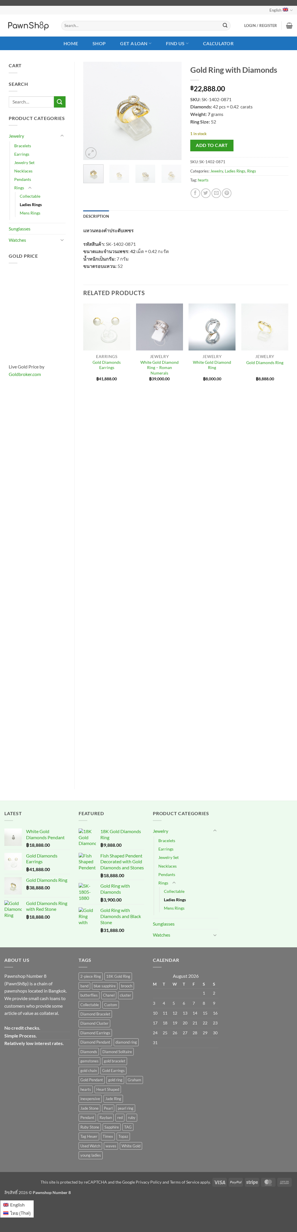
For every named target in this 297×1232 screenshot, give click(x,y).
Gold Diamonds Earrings (107, 365)
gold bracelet (114, 1061)
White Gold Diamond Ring (212, 365)
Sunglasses (19, 228)
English (275, 10)
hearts (203, 180)
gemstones (89, 1061)
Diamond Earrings (95, 1033)
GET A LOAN (133, 43)
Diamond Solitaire (117, 1051)
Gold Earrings (113, 1070)
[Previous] (92, 111)
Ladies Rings (31, 204)
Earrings (21, 154)
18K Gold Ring (118, 976)
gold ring (115, 1079)
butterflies (89, 995)
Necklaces (23, 170)
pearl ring (125, 1108)
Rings (19, 187)
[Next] (172, 111)
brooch (126, 986)
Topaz (123, 1136)
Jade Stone (89, 1108)
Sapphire (111, 1127)
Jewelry (16, 136)
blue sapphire (105, 986)
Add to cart (212, 145)
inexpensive (90, 1098)
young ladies (90, 1155)
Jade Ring (113, 1098)
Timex (108, 1136)
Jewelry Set (24, 162)
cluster (125, 995)
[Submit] (225, 26)
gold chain (88, 1070)
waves (111, 1146)
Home (71, 43)
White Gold (131, 1146)
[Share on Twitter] (206, 193)
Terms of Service (184, 1182)
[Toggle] (62, 135)
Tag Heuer (88, 1136)
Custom (110, 1004)
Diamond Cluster (94, 1023)
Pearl (108, 1108)
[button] (260, 25)
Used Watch (90, 1146)
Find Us (175, 43)
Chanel (109, 995)
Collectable (30, 196)
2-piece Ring (90, 976)
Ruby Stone (89, 1127)
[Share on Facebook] (195, 193)
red (120, 1117)
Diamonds (88, 1051)
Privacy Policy (149, 1182)
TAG (128, 1127)
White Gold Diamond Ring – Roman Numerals (159, 367)
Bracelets (22, 145)
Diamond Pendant (95, 1042)
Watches (17, 240)
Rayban (105, 1117)
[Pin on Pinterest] (226, 193)
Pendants (22, 179)
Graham (134, 1079)
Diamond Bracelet (95, 1014)
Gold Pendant (91, 1079)
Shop (99, 43)
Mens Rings (30, 212)
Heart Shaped (107, 1089)
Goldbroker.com (25, 374)
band (84, 986)
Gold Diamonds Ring (264, 362)
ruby (131, 1117)
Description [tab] (96, 216)
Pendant (87, 1117)
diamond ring (126, 1042)
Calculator (218, 43)
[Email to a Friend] (216, 193)
